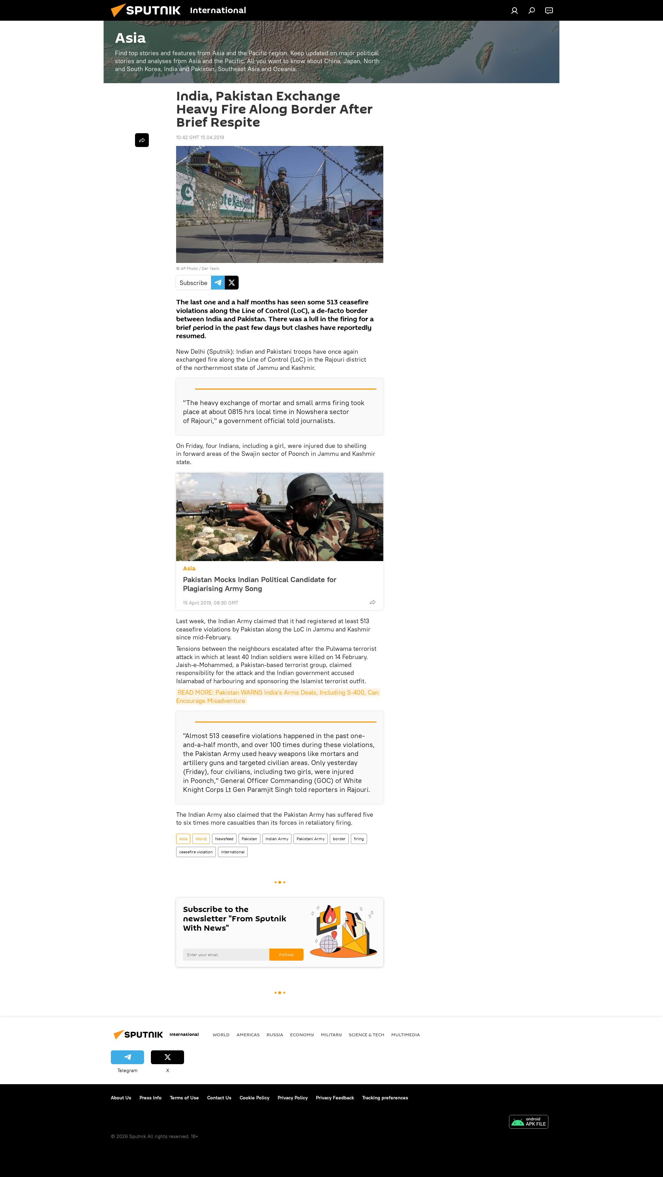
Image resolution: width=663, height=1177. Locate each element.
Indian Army (277, 838)
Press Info (151, 1098)
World (201, 838)
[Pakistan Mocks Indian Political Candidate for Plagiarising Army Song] (279, 517)
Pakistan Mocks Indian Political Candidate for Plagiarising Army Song (259, 584)
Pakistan (249, 838)
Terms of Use (184, 1098)
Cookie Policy (254, 1098)
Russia (275, 1034)
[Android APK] (528, 1122)
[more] (372, 602)
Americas (248, 1034)
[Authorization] (514, 10)
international (232, 851)
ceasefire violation (196, 851)
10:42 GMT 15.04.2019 (200, 137)
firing (359, 838)
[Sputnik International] (148, 19)
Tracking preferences (385, 1098)
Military (331, 1034)
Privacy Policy (293, 1098)
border (339, 838)
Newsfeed (224, 838)
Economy (302, 1034)
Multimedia (405, 1034)
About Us (121, 1098)
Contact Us (219, 1098)
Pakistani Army (311, 838)
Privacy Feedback (335, 1098)
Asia (189, 568)
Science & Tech (366, 1034)
